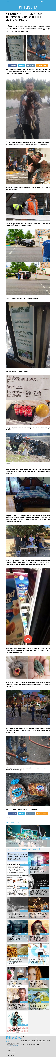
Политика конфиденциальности (30, 1044)
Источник (8, 817)
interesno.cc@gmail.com (12, 1045)
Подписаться (44, 1)
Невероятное (11, 1052)
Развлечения (11, 1047)
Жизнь (9, 1050)
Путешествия (11, 1055)
